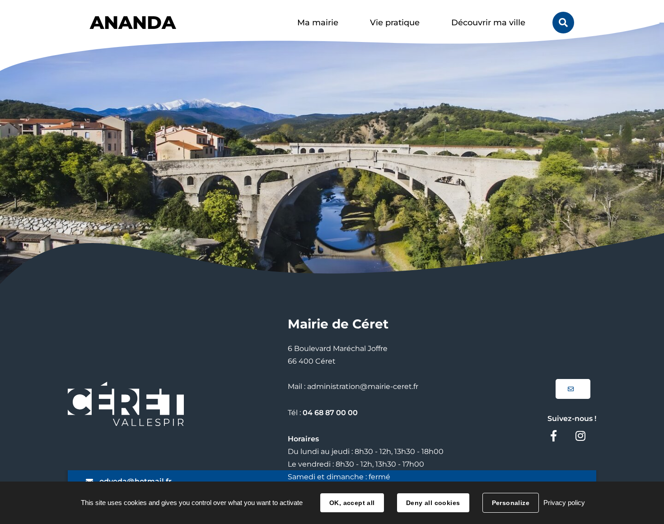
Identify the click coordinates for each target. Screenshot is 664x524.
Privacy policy (564, 502)
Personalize (511, 502)
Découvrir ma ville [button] (488, 23)
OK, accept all (352, 502)
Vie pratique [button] (395, 23)
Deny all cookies (433, 502)
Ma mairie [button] (317, 23)
